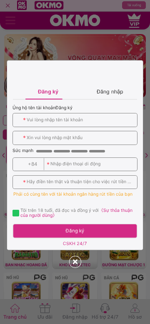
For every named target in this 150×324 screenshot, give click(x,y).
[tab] (44, 91)
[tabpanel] (75, 174)
